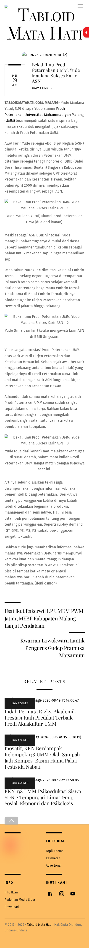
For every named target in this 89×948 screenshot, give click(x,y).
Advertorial (53, 866)
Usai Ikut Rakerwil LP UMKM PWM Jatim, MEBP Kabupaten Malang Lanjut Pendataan (44, 618)
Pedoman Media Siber (20, 900)
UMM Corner (42, 88)
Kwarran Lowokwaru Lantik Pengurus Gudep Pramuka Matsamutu (52, 648)
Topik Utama (54, 851)
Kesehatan (53, 858)
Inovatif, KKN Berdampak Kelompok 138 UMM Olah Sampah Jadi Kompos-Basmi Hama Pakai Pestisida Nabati (42, 757)
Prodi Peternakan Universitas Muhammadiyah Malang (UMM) (44, 114)
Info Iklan (11, 892)
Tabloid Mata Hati (39, 925)
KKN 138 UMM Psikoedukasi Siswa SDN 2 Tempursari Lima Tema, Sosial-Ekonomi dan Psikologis (43, 797)
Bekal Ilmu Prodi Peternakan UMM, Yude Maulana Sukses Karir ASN (56, 72)
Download (12, 907)
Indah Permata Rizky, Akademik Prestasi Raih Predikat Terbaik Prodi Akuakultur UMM (40, 717)
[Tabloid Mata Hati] (45, 32)
